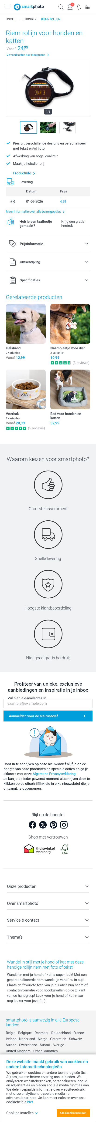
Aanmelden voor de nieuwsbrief (33, 716)
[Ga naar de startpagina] (29, 6)
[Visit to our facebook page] (32, 825)
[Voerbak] (26, 389)
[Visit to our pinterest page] (53, 825)
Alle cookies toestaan (73, 1113)
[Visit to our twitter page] (43, 825)
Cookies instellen (20, 1113)
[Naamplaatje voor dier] (70, 324)
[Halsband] (26, 324)
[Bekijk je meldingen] (78, 6)
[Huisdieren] (19, 19)
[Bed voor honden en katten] (70, 389)
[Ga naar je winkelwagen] (87, 6)
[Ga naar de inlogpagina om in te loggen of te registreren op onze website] (69, 6)
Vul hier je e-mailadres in (27, 698)
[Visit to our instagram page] (64, 825)
